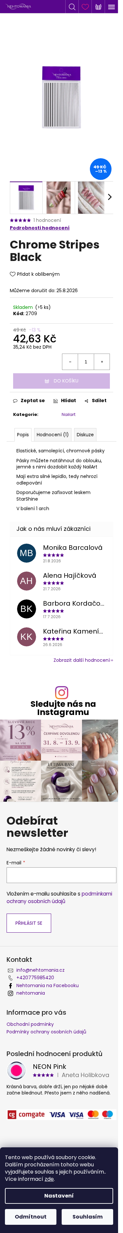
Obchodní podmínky (30, 1024)
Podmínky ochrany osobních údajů (46, 1031)
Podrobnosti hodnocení (40, 228)
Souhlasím (87, 1217)
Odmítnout (31, 1217)
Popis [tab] (23, 434)
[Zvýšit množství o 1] (102, 362)
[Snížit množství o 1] (70, 362)
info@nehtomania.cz (40, 970)
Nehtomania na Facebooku (47, 985)
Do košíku (66, 381)
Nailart (68, 414)
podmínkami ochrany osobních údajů (59, 897)
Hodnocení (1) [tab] (53, 434)
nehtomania (30, 993)
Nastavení (59, 1196)
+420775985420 (35, 977)
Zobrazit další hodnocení (81, 660)
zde (49, 1179)
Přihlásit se (28, 923)
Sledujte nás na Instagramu (63, 708)
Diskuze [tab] (85, 434)
